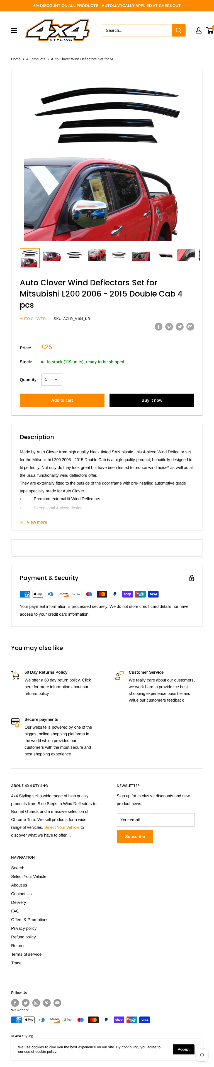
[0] (209, 30)
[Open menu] (14, 30)
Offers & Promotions (29, 919)
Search (17, 867)
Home (16, 59)
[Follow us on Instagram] (36, 1003)
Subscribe (135, 836)
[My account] (198, 30)
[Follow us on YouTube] (57, 1003)
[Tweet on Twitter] (180, 326)
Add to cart (62, 400)
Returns (18, 945)
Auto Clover (33, 319)
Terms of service (26, 954)
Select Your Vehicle (61, 827)
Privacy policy (24, 928)
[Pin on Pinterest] (169, 326)
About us (19, 885)
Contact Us (21, 893)
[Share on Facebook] (158, 326)
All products (35, 59)
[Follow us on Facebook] (15, 1003)
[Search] (179, 30)
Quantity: (29, 379)
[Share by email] (190, 326)
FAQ (15, 911)
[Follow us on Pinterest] (47, 1003)
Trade (16, 962)
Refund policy (23, 936)
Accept (183, 1049)
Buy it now (152, 400)
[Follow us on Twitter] (26, 1003)
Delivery (18, 902)
